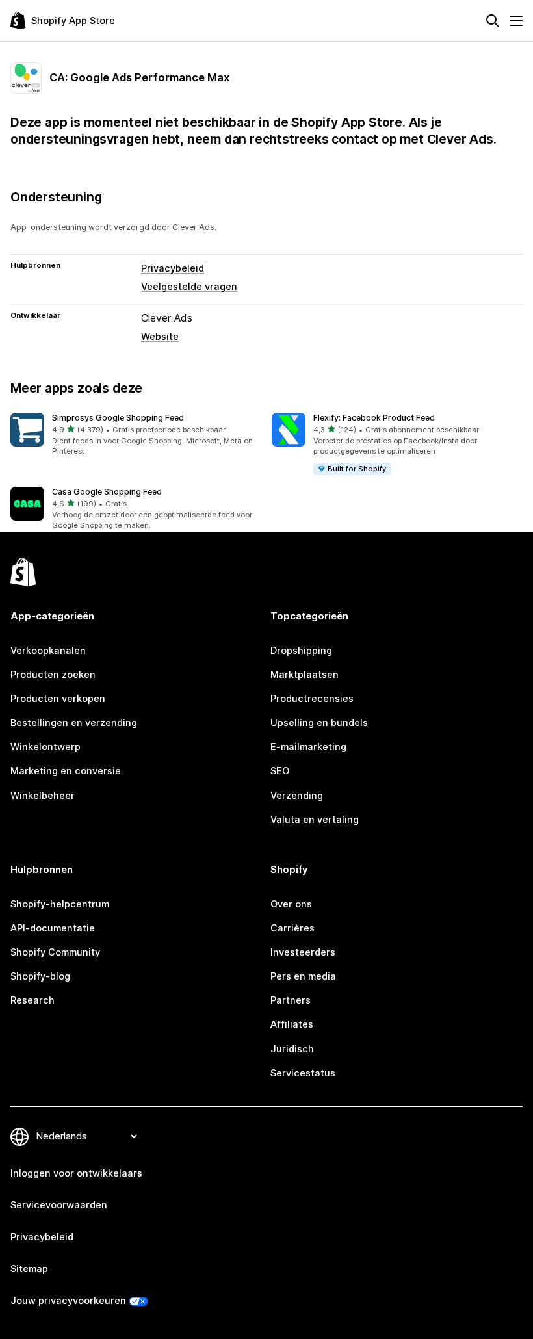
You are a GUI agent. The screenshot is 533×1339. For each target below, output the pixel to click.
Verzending (296, 795)
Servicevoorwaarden (58, 1205)
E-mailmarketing (308, 747)
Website (160, 337)
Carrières (292, 928)
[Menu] (516, 20)
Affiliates (291, 1024)
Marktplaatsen (304, 675)
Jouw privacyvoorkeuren (68, 1300)
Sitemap (29, 1269)
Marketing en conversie (65, 771)
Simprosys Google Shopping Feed (118, 417)
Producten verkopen (57, 699)
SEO (279, 771)
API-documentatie (52, 928)
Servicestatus (302, 1073)
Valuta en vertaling (314, 820)
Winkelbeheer (42, 795)
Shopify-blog (40, 976)
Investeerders (302, 952)
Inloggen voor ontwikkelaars (76, 1173)
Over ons (291, 904)
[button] (135, 435)
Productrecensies (312, 699)
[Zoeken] (492, 20)
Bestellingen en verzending (73, 723)
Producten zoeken (53, 675)
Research (32, 1000)
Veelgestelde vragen (189, 286)
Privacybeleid (172, 268)
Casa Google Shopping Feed (107, 492)
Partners (290, 1000)
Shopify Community (55, 952)
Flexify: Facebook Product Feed (374, 417)
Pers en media (303, 976)
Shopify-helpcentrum (59, 904)
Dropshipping (301, 650)
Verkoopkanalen (48, 650)
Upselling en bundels (319, 723)
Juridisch (292, 1049)
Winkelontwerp (45, 747)
